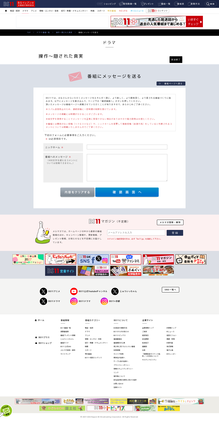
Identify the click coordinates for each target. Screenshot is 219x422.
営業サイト (118, 387)
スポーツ (101, 11)
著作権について (119, 376)
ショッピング (110, 4)
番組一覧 (166, 4)
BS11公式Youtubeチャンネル (93, 291)
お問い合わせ (118, 384)
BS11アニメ (54, 291)
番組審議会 (118, 339)
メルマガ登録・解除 (170, 222)
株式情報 (170, 346)
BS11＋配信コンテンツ (93, 358)
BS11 (9, 4)
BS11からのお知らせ (121, 332)
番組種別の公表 (119, 343)
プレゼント (149, 4)
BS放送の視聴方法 (120, 328)
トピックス (123, 11)
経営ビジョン (171, 335)
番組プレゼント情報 (67, 335)
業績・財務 (171, 339)
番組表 (180, 4)
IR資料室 (170, 343)
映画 (92, 11)
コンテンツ (157, 11)
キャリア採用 (118, 354)
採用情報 (117, 350)
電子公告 (170, 350)
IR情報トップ (171, 328)
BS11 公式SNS (65, 346)
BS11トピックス (120, 335)
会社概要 (145, 339)
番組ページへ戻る (173, 84)
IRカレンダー (171, 354)
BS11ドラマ (54, 301)
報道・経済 (15, 11)
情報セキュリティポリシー (123, 369)
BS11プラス (44, 337)
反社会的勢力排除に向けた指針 (125, 380)
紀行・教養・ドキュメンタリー (74, 11)
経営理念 (145, 335)
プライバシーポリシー (122, 365)
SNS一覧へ (170, 290)
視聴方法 (195, 4)
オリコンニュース (137, 11)
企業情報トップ (148, 328)
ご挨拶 (144, 332)
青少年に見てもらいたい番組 (124, 346)
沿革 (143, 350)
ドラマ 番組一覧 (43, 32)
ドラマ (25, 11)
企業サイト (147, 320)
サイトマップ (65, 354)
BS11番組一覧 (65, 328)
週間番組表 (64, 332)
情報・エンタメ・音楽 (48, 11)
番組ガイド (64, 343)
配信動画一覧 (130, 4)
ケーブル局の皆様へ (121, 361)
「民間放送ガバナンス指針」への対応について (151, 355)
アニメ (34, 11)
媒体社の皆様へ (119, 358)
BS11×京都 (114, 301)
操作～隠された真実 (64, 32)
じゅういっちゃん (128, 291)
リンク (116, 373)
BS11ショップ (45, 343)
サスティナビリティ (149, 360)
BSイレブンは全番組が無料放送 (26, 4)
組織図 (144, 346)
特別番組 (112, 11)
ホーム (41, 320)
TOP (29, 32)
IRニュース (170, 332)
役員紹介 (145, 343)
